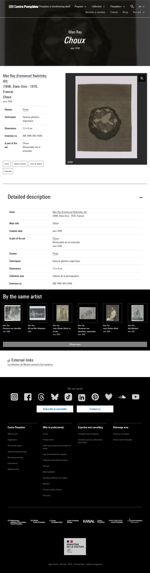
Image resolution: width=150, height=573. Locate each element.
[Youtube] (135, 397)
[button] (75, 197)
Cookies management (94, 564)
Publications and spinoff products (55, 460)
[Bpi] (19, 524)
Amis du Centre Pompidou (122, 440)
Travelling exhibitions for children (55, 478)
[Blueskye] (55, 397)
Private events (48, 440)
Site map (63, 564)
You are (137, 12)
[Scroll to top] (143, 566)
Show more (75, 344)
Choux (56, 238)
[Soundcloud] (122, 397)
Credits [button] (70, 162)
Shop (127, 12)
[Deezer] (108, 397)
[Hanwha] (134, 524)
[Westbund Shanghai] (118, 524)
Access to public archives (52, 489)
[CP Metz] (58, 524)
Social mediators (49, 472)
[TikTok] (68, 397)
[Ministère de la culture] (75, 546)
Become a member (97, 12)
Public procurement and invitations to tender (57, 446)
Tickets (114, 12)
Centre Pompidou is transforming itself (52, 6)
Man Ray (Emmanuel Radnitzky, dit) (70, 212)
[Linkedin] (81, 397)
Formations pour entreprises (88, 434)
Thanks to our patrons (121, 434)
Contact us (95, 409)
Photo (25, 109)
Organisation (12, 440)
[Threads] (41, 397)
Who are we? (12, 434)
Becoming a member (15, 457)
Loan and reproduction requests (54, 454)
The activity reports (15, 445)
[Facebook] (28, 397)
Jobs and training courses (17, 451)
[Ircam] (40, 524)
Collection (97, 6)
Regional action (13, 469)
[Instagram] (14, 397)
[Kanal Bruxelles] (96, 524)
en (140, 6)
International (12, 463)
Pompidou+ (116, 6)
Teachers (46, 466)
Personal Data (79, 564)
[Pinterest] (95, 397)
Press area (46, 495)
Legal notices (53, 564)
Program (79, 6)
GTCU (70, 564)
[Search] (132, 7)
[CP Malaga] (75, 524)
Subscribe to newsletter (55, 409)
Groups (45, 434)
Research (46, 484)
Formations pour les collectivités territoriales (90, 441)
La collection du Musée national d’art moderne (30, 364)
